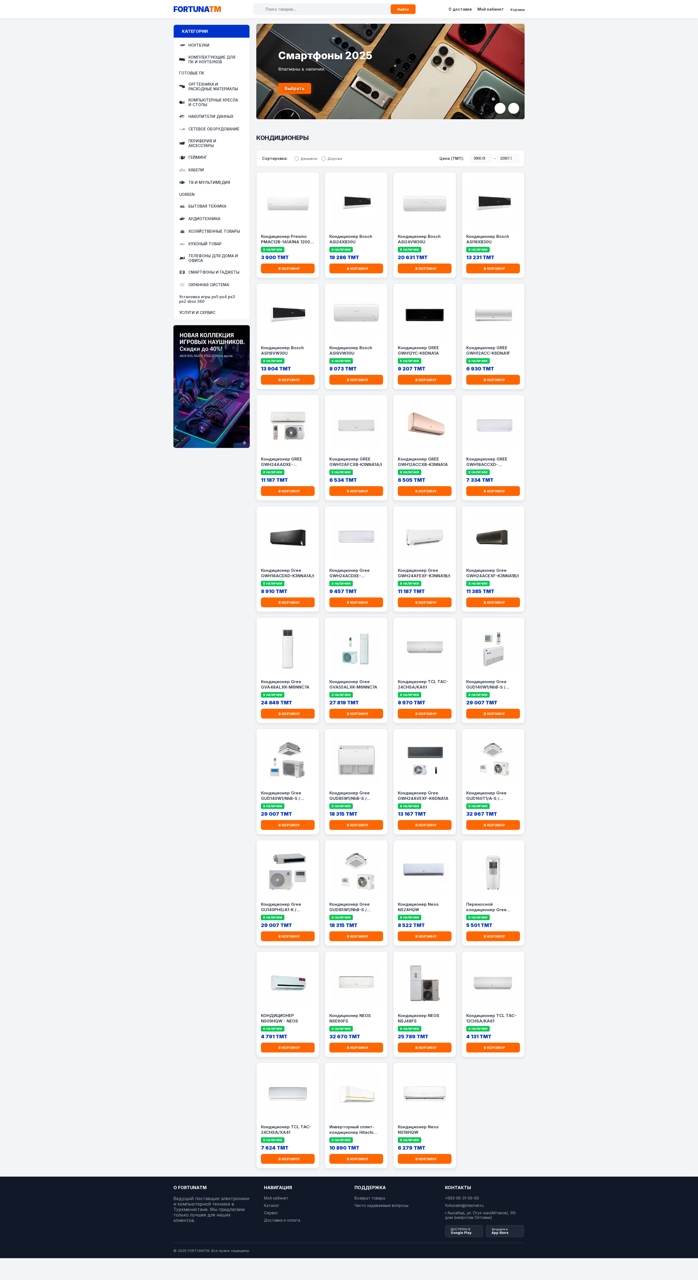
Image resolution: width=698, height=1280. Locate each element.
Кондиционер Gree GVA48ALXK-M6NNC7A (285, 684)
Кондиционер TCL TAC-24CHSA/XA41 (286, 1129)
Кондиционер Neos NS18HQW (418, 1129)
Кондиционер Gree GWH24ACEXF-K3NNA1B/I (492, 573)
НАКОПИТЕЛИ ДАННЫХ (210, 116)
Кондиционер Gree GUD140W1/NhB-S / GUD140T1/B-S (281, 795)
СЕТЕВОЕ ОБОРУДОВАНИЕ (213, 129)
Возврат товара (369, 1198)
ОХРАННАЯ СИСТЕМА (208, 285)
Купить (293, 88)
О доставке (460, 9)
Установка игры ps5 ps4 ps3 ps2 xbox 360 (207, 299)
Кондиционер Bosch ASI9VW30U (350, 350)
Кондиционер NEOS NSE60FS (350, 1018)
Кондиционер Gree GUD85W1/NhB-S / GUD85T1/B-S (349, 907)
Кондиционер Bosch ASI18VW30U (282, 350)
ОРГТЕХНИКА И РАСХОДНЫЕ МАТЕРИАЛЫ (213, 86)
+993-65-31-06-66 (462, 1198)
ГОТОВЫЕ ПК (191, 73)
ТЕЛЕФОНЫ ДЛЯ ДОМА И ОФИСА (213, 258)
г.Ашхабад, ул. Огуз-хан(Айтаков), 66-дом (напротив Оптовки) (481, 1215)
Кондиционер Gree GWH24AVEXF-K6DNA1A (423, 795)
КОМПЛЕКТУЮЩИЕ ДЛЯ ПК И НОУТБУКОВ (211, 59)
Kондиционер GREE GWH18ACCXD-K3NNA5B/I (486, 461)
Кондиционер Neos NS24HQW (418, 907)
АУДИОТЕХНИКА (204, 219)
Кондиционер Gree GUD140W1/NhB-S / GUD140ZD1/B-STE (486, 684)
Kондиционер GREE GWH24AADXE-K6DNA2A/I (281, 461)
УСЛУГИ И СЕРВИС (197, 312)
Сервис (271, 1212)
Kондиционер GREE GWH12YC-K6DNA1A (418, 350)
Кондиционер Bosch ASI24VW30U (419, 239)
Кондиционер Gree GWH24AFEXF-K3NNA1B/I (424, 573)
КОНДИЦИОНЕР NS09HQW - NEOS (279, 1018)
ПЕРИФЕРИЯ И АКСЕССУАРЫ (202, 143)
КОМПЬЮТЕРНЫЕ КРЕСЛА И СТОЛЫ (213, 102)
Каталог (271, 1205)
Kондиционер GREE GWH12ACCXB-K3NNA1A (423, 461)
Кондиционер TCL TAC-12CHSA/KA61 (491, 1018)
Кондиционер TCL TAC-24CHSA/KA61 (423, 684)
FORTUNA (197, 9)
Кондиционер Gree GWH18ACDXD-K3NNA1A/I (287, 573)
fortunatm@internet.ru (464, 1205)
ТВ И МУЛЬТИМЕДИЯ (209, 182)
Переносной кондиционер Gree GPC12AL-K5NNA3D (486, 907)
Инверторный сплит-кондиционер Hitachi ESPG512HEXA (351, 1129)
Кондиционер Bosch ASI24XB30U (350, 239)
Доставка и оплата (282, 1220)
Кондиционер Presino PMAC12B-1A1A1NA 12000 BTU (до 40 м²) (287, 239)
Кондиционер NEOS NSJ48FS (418, 1018)
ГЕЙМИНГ (197, 157)
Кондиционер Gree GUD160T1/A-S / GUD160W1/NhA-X (486, 795)
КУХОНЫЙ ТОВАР (205, 244)
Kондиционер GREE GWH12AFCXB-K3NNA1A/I (355, 461)
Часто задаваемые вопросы (381, 1205)
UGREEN (187, 194)
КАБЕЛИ (196, 170)
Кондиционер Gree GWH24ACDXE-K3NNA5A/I (349, 573)
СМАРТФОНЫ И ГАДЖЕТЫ (213, 272)
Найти (403, 9)
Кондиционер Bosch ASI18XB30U (487, 239)
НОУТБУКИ (198, 45)
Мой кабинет (490, 9)
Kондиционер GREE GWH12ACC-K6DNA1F (488, 350)
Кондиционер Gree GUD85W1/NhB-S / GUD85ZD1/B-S (349, 795)
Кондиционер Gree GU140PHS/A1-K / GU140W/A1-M (281, 907)
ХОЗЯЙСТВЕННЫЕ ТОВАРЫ (214, 231)
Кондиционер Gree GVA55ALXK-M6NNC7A (353, 684)
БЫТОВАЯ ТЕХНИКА (207, 206)
